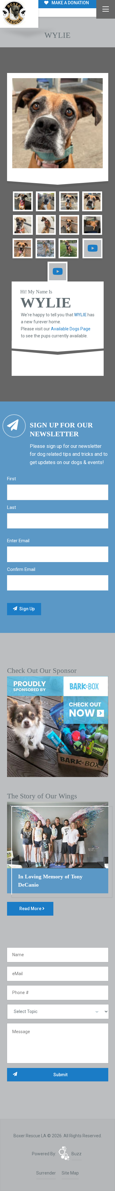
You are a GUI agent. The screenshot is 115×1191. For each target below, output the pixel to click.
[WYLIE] (57, 123)
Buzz (76, 1153)
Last (11, 507)
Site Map (70, 1173)
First (11, 478)
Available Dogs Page (70, 328)
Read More (30, 908)
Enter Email (18, 540)
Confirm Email (21, 569)
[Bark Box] (57, 726)
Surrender (46, 1173)
